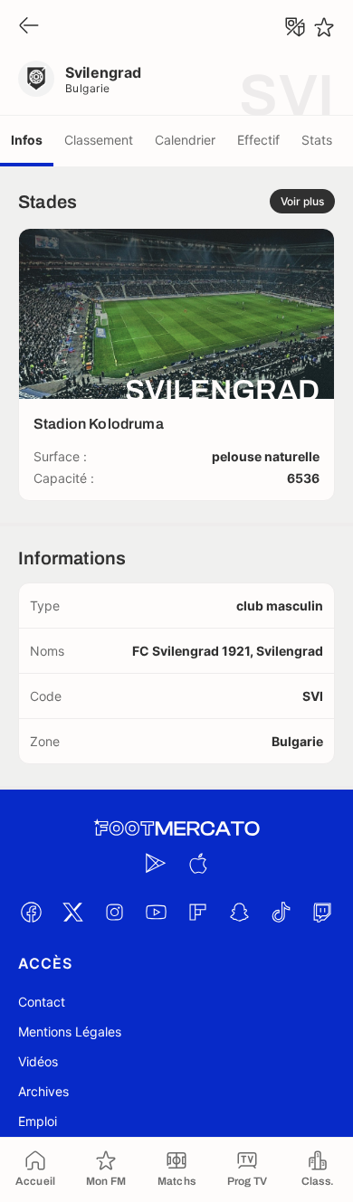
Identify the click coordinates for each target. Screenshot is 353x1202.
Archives (43, 1091)
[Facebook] (30, 911)
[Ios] (197, 862)
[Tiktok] (280, 911)
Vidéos (38, 1061)
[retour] (29, 26)
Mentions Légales (69, 1031)
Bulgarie (87, 88)
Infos (27, 139)
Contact (41, 1001)
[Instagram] (114, 911)
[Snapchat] (239, 911)
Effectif (258, 139)
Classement (98, 139)
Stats (316, 139)
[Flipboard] (197, 911)
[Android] (155, 862)
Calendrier (185, 139)
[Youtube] (155, 911)
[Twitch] (322, 911)
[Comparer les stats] (295, 27)
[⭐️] (324, 27)
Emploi (37, 1121)
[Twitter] (72, 911)
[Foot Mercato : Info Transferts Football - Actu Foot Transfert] (176, 828)
